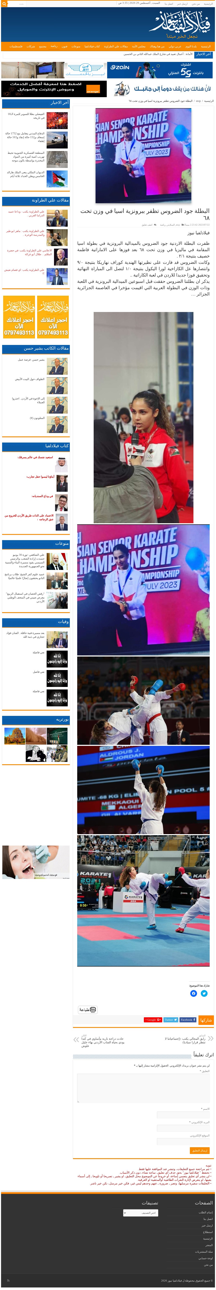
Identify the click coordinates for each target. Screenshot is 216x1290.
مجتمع (42, 46)
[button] (144, 155)
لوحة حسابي (205, 1258)
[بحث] (4, 4)
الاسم (205, 1108)
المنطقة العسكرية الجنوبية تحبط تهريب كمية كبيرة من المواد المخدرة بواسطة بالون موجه (26, 156)
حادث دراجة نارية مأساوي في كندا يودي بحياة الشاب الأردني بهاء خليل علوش (102, 1041)
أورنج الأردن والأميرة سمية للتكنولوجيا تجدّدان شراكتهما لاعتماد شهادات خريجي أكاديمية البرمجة (138, 54)
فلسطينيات (15, 46)
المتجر (209, 1245)
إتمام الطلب (206, 1212)
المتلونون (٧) (37, 418)
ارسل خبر (182, 3)
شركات (31, 46)
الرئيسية (208, 3)
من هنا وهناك (157, 46)
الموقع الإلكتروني (199, 1135)
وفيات (63, 621)
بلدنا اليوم (191, 46)
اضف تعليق (147, 224)
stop (198, 100)
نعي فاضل (39, 671)
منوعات (76, 46)
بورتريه (62, 719)
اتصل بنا (169, 3)
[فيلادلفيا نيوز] (180, 23)
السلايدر (171, 224)
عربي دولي (175, 46)
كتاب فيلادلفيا (92, 46)
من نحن (196, 3)
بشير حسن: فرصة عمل (31, 359)
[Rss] (8, 1280)
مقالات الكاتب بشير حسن (46, 348)
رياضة (54, 46)
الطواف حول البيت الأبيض (30, 379)
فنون (64, 46)
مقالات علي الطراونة (116, 46)
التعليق (204, 1071)
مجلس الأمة (139, 46)
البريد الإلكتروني (199, 1122)
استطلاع (208, 1232)
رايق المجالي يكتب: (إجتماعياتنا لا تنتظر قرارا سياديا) (185, 1039)
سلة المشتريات (204, 1251)
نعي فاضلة (39, 652)
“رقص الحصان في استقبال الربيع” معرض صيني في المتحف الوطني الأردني (25, 597)
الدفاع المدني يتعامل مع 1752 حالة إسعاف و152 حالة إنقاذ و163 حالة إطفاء (25, 137)
